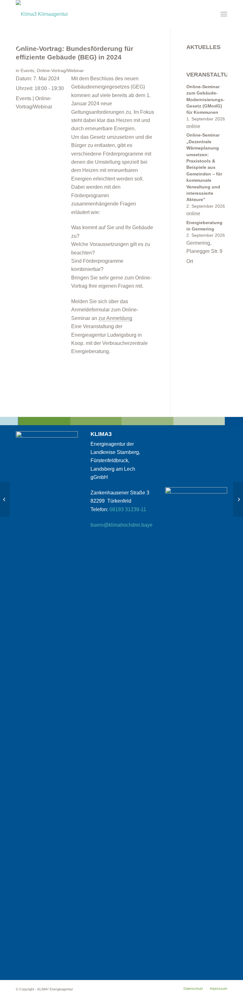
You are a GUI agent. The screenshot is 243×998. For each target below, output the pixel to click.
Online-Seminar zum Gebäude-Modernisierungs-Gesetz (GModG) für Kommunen (205, 99)
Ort (189, 261)
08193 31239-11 (127, 509)
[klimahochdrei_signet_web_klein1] (42, 14)
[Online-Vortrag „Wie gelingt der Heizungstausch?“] (5, 499)
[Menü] (224, 14)
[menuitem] (224, 14)
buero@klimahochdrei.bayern (123, 525)
